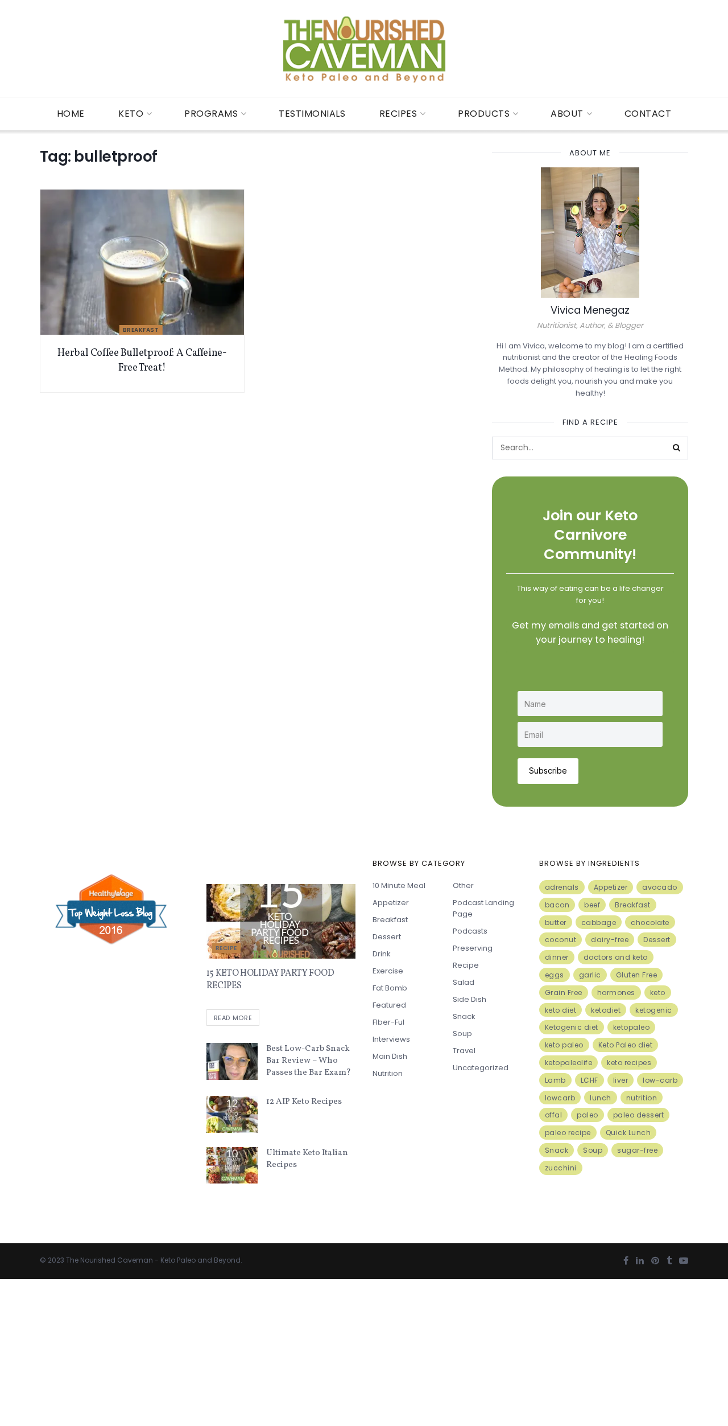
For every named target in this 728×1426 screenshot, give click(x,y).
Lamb (555, 1080)
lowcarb (560, 1098)
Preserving (473, 948)
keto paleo (564, 1045)
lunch (600, 1098)
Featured (389, 1005)
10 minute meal (399, 885)
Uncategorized (480, 1067)
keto (657, 992)
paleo (587, 1115)
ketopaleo (631, 1027)
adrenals (562, 887)
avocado (659, 887)
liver (620, 1080)
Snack (464, 1016)
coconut (561, 939)
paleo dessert (638, 1115)
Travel (464, 1050)
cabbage (599, 922)
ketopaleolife (569, 1062)
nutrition (641, 1098)
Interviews (391, 1039)
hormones (616, 992)
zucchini (561, 1168)
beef (592, 905)
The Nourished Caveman (109, 1260)
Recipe (226, 948)
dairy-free (609, 939)
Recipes (398, 113)
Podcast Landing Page (483, 908)
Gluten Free (636, 975)
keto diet (561, 1010)
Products (484, 113)
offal (553, 1115)
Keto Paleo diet (625, 1045)
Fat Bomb (390, 988)
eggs (554, 975)
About (567, 113)
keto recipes (629, 1062)
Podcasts (470, 931)
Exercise (388, 970)
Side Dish (469, 999)
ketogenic (653, 1010)
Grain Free (563, 992)
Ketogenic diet (571, 1027)
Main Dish (390, 1056)
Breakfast (141, 330)
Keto (130, 113)
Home (71, 113)
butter (555, 922)
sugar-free (637, 1150)
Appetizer (391, 902)
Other (463, 885)
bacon (557, 905)
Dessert (387, 936)
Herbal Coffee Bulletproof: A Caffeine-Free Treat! (141, 360)
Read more (233, 1017)
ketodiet (606, 1010)
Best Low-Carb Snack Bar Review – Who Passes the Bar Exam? (308, 1061)
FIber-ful (388, 1022)
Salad (463, 982)
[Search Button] (676, 448)
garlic (590, 975)
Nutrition (388, 1073)
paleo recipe (568, 1132)
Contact (648, 113)
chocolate (650, 922)
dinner (557, 957)
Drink (382, 953)
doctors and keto (616, 957)
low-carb (660, 1080)
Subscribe (548, 770)
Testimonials (312, 113)
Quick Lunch (628, 1132)
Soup (462, 1033)
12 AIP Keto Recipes (304, 1102)
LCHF (589, 1080)
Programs (211, 113)
